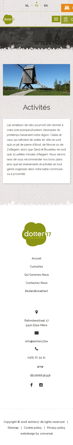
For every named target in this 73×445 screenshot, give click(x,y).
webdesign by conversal (36, 433)
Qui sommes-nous (36, 274)
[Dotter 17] (36, 234)
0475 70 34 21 (36, 357)
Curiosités (36, 266)
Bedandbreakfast (36, 291)
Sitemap (13, 427)
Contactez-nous (36, 282)
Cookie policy (33, 427)
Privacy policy (56, 427)
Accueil (36, 258)
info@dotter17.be (36, 341)
